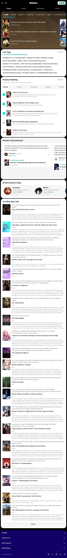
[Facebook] (56, 554)
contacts (6, 538)
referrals (6, 548)
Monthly (5, 87)
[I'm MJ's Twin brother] (33, 132)
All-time (61, 87)
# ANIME (6, 15)
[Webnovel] (33, 3)
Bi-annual (34, 87)
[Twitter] (60, 554)
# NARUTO (21, 15)
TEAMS (4, 533)
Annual (48, 87)
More (60, 52)
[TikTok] (52, 554)
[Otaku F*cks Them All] (33, 94)
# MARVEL (30, 15)
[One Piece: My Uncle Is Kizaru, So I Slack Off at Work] (29, 23)
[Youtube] (64, 554)
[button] (9, 8)
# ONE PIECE (40, 15)
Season (19, 87)
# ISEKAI (13, 15)
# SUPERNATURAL (60, 15)
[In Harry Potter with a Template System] (29, 42)
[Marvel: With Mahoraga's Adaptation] (33, 123)
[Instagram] (48, 554)
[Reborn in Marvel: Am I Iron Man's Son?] (33, 104)
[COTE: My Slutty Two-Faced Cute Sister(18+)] (33, 113)
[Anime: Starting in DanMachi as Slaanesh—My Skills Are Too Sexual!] (29, 32)
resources (6, 543)
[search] (6, 3)
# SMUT (49, 15)
